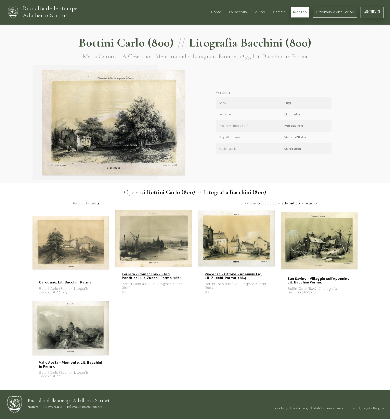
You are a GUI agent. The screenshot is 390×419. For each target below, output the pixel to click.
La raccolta (238, 12)
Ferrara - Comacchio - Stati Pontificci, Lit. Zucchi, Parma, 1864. (152, 276)
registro (311, 203)
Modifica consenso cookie (328, 408)
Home (216, 12)
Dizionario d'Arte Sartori (335, 12)
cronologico (267, 203)
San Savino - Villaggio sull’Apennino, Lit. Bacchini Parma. (319, 280)
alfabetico (291, 203)
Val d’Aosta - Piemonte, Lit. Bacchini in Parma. (70, 364)
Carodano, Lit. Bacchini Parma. (65, 282)
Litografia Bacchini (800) (250, 42)
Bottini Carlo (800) (126, 42)
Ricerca (300, 12)
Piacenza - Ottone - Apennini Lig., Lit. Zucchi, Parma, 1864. (234, 276)
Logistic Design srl (374, 408)
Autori (260, 12)
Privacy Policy (279, 408)
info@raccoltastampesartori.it (85, 406)
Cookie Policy (301, 408)
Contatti (279, 12)
